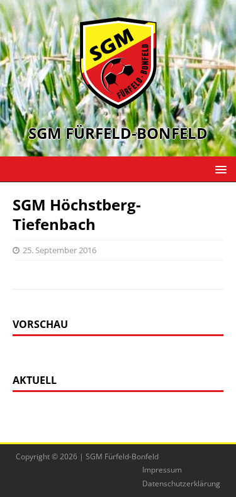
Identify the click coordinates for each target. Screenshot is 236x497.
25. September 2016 (59, 250)
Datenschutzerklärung (181, 483)
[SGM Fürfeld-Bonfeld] (118, 103)
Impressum (162, 469)
